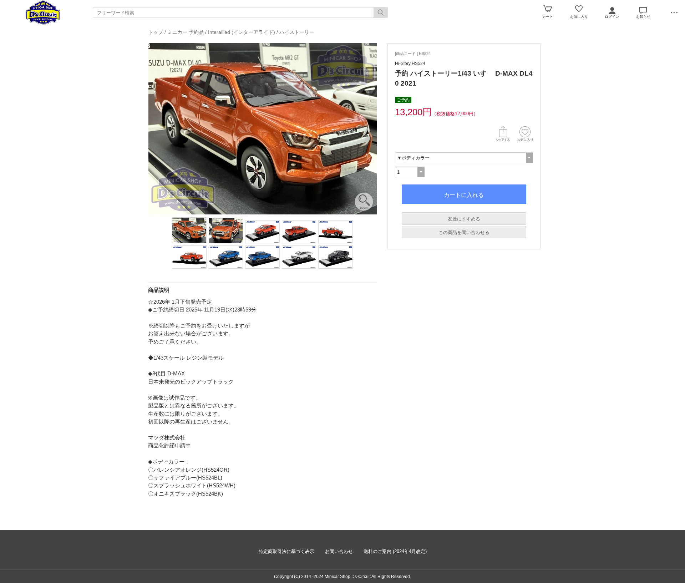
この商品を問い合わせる (463, 232)
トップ (155, 32)
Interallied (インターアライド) (241, 32)
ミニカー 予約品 (185, 32)
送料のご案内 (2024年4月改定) (395, 551)
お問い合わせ (339, 551)
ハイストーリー (296, 32)
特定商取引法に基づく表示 (286, 551)
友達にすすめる (464, 219)
